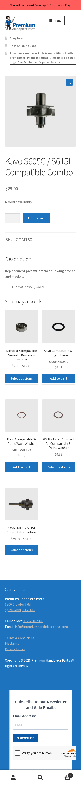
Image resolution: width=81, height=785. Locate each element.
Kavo (19, 287)
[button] (69, 82)
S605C (29, 287)
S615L (40, 287)
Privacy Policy (15, 649)
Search (40, 777)
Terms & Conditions (19, 638)
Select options (21, 378)
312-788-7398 (33, 621)
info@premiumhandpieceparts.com (41, 626)
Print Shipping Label (23, 46)
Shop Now (16, 38)
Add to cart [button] (58, 378)
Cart (62, 774)
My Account (13, 777)
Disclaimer (13, 643)
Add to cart (36, 218)
